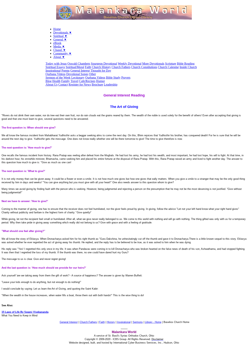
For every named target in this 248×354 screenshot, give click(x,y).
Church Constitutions (144, 67)
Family (65, 81)
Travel (74, 81)
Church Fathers (121, 67)
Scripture (170, 63)
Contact (63, 84)
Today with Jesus (56, 63)
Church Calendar (168, 67)
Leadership (110, 84)
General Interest (80, 70)
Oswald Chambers (78, 63)
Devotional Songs (77, 74)
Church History (101, 67)
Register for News (80, 84)
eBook (57, 43)
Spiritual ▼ (60, 36)
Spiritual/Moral (75, 67)
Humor (100, 81)
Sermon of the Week (58, 77)
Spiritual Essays (55, 67)
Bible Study (113, 77)
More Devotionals (153, 63)
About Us (52, 84)
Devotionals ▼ (62, 32)
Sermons (138, 322)
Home (57, 29)
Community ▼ (62, 53)
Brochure (97, 84)
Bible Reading (186, 63)
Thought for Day (100, 70)
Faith (88, 67)
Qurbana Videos (55, 74)
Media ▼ (59, 46)
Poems (65, 70)
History (111, 322)
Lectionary (77, 77)
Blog (49, 81)
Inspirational (53, 70)
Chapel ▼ (59, 50)
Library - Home (153, 322)
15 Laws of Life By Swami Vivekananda (25, 312)
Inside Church (188, 67)
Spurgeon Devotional (104, 63)
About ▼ (59, 57)
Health (56, 81)
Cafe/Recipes (87, 81)
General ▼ (60, 39)
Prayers (125, 77)
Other (92, 74)
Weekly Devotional (129, 63)
